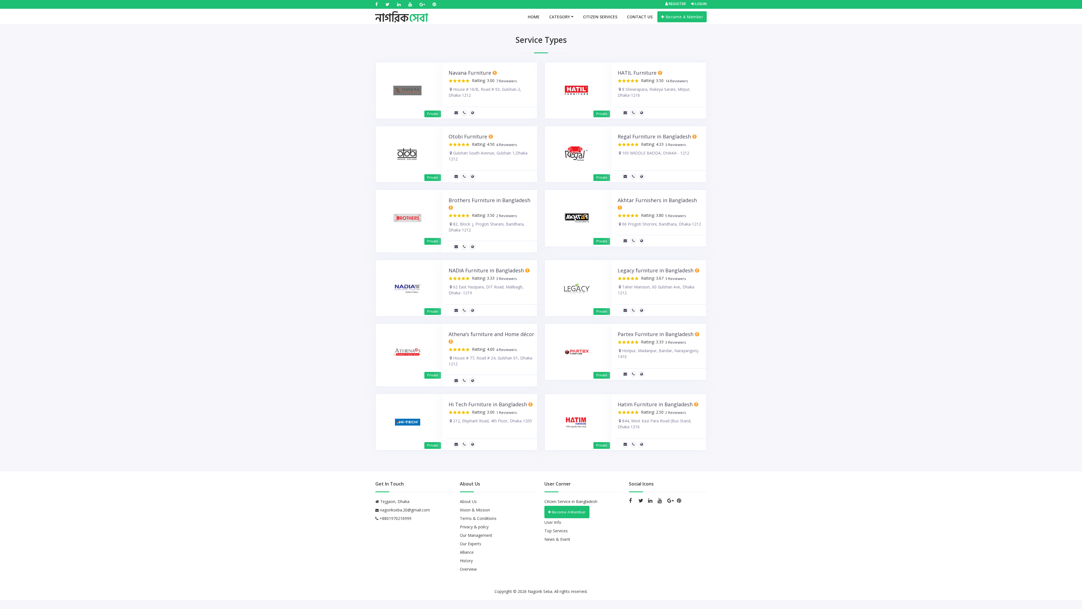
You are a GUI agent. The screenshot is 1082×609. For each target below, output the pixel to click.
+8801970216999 (394, 518)
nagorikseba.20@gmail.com (405, 510)
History (466, 560)
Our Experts (470, 543)
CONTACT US (640, 16)
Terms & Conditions (478, 518)
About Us (468, 501)
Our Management (476, 535)
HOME (534, 16)
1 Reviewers (506, 412)
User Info (552, 522)
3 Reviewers (675, 144)
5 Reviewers (675, 215)
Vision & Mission (475, 510)
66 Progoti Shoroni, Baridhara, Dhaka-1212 (661, 224)
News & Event (557, 539)
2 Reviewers (506, 215)
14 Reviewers (676, 81)
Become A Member (683, 16)
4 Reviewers (506, 144)
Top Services (556, 530)
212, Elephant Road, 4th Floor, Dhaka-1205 (492, 420)
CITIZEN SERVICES (600, 16)
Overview (468, 569)
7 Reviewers (506, 81)
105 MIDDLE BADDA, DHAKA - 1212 (655, 153)
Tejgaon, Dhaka (394, 501)
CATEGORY (560, 16)
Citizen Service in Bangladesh (570, 501)
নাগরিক (401, 13)
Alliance (467, 552)
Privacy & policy (474, 526)
